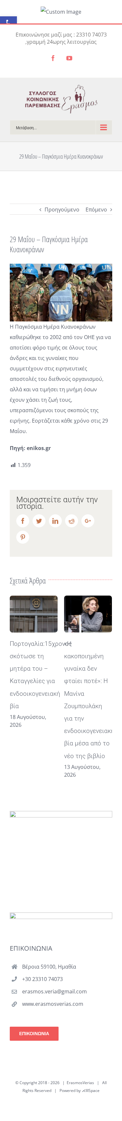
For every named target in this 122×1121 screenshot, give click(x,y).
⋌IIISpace (91, 1090)
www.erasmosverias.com (52, 1003)
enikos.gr (39, 448)
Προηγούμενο (62, 209)
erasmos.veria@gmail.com (54, 991)
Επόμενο (96, 209)
